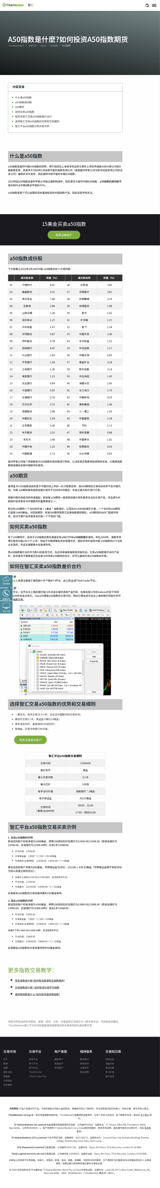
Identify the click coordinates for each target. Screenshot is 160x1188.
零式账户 (59, 1067)
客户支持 (109, 1076)
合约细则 (7, 1084)
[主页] (18, 5)
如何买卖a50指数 (24, 112)
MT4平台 (33, 1067)
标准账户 (59, 1063)
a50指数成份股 (23, 102)
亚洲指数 (54, 45)
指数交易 (18, 599)
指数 (5, 1067)
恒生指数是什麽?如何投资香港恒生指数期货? (40, 980)
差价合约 (7, 1071)
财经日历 (109, 1059)
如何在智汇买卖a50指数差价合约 (33, 116)
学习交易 (109, 1071)
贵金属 (6, 1076)
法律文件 (84, 1067)
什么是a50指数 (23, 97)
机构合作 (84, 1063)
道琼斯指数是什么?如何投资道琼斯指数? (37, 994)
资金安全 (109, 1063)
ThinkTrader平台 (37, 1076)
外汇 (5, 1059)
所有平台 (33, 1059)
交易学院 (32, 45)
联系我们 (84, 1059)
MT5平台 (68, 580)
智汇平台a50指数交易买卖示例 (32, 126)
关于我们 (144, 1114)
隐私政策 (84, 1071)
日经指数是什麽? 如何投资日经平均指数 (37, 987)
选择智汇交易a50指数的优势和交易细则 (37, 121)
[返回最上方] (150, 1171)
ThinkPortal (35, 1071)
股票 (5, 1063)
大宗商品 (7, 1080)
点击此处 (13, 580)
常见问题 (109, 1067)
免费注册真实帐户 (30, 740)
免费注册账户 (63, 235)
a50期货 (19, 107)
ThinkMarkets (15, 45)
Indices (43, 45)
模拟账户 (59, 1059)
